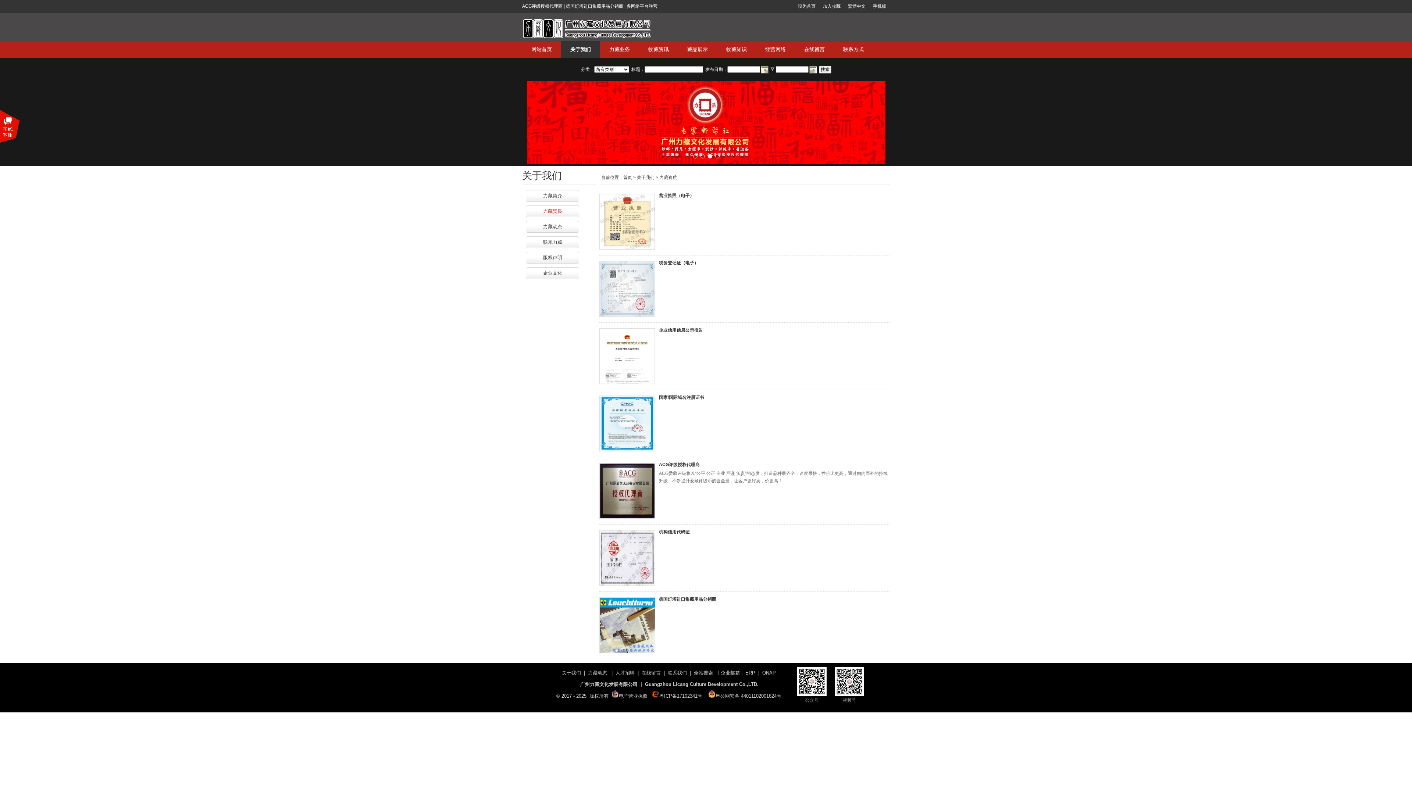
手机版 (879, 6)
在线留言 (814, 49)
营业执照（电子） (676, 195)
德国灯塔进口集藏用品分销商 (687, 599)
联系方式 (853, 49)
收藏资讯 (658, 49)
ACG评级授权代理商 (679, 464)
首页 (627, 177)
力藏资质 (552, 211)
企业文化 (552, 273)
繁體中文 (857, 6)
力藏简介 (552, 195)
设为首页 (807, 6)
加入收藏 (832, 6)
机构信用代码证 (674, 531)
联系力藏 (552, 242)
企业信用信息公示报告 (681, 330)
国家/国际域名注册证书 (681, 397)
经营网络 (775, 49)
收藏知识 (736, 49)
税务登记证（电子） (679, 262)
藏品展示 (697, 49)
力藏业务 (619, 49)
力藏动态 (552, 226)
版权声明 (552, 257)
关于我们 (580, 49)
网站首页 (541, 49)
